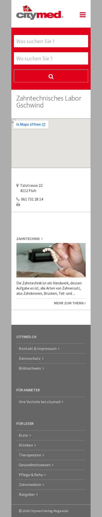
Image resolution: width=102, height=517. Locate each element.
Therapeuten (31, 454)
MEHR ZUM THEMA (69, 303)
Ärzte (24, 435)
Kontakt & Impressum (38, 348)
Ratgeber (27, 494)
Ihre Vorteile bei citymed (40, 401)
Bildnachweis (31, 368)
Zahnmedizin (31, 484)
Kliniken (26, 445)
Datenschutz (30, 358)
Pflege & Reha (31, 474)
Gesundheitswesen (35, 464)
